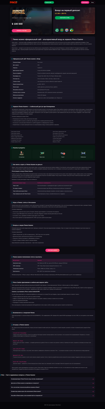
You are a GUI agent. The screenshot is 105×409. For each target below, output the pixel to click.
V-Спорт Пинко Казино (57, 138)
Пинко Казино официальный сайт (59, 131)
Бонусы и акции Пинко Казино (17, 136)
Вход (92, 2)
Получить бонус (52, 250)
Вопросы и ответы (56, 141)
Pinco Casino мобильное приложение (60, 134)
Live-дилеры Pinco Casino (16, 140)
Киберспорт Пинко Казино (16, 138)
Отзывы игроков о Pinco (16, 141)
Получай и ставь (65, 17)
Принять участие (22, 30)
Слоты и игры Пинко (57, 140)
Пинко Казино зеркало (15, 133)
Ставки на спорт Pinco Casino (59, 136)
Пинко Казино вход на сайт (16, 134)
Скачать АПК (48, 2)
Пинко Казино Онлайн (15, 131)
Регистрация (85, 2)
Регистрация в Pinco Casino (58, 133)
